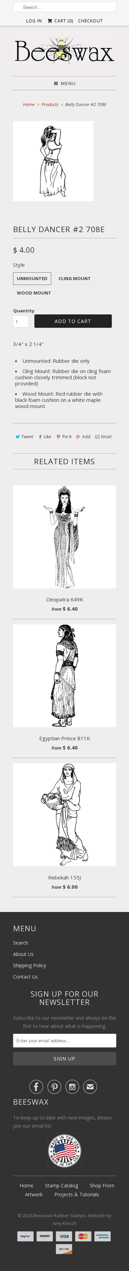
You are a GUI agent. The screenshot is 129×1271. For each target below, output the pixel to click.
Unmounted (32, 278)
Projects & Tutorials (76, 1194)
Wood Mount (34, 293)
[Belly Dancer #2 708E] (53, 161)
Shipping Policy (29, 965)
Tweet (27, 437)
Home (26, 1185)
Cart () (63, 21)
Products (49, 104)
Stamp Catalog (61, 1185)
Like (47, 437)
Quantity (23, 311)
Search (20, 942)
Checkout (90, 21)
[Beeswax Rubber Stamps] (64, 51)
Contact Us (25, 976)
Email (106, 437)
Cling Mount (74, 278)
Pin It (66, 437)
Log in (34, 21)
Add (86, 437)
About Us (23, 954)
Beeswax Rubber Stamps (59, 1215)
